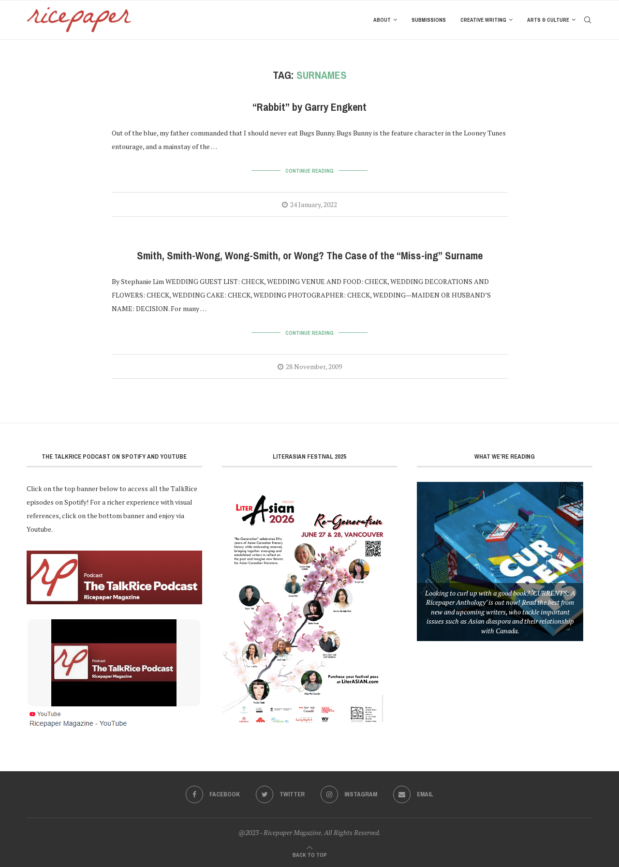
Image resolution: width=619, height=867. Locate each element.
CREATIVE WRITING (483, 20)
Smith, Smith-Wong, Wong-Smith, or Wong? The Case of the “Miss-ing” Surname (310, 256)
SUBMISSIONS (429, 20)
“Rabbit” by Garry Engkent (309, 107)
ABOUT (382, 20)
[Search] (587, 19)
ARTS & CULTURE (548, 20)
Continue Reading (309, 171)
